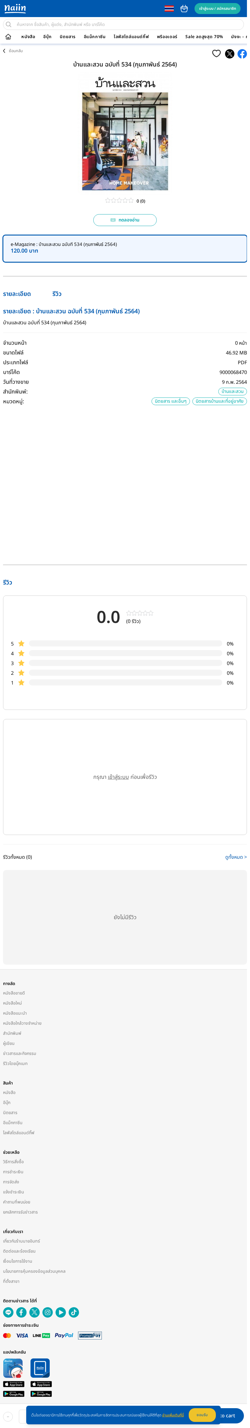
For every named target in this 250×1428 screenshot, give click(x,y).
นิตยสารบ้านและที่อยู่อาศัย (220, 401)
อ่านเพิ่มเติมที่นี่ (173, 1415)
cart (184, 8)
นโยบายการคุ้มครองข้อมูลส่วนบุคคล (34, 1271)
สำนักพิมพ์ (12, 1033)
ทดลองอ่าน (129, 220)
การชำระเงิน (13, 1172)
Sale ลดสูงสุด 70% (204, 37)
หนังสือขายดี (14, 993)
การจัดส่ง (11, 1182)
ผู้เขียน (9, 1043)
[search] (8, 24)
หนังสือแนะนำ (15, 1013)
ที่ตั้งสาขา (11, 1281)
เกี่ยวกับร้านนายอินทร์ (21, 1241)
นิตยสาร (68, 37)
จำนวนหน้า (15, 343)
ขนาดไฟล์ (13, 353)
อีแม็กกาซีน (95, 37)
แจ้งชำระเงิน (13, 1192)
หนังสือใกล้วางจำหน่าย (22, 1023)
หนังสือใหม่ (12, 1003)
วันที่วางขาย (16, 382)
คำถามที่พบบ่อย (16, 1202)
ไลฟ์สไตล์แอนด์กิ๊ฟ (131, 37)
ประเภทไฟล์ (15, 362)
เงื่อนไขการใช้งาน (17, 1261)
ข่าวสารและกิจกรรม (19, 1053)
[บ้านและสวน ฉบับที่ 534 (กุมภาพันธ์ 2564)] (229, 54)
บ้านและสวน (233, 391)
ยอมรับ (202, 1415)
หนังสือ (28, 37)
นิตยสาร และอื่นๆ (171, 401)
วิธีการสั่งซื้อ (13, 1162)
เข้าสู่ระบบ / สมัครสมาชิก (217, 8)
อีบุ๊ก (47, 37)
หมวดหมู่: (13, 401)
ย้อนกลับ (16, 51)
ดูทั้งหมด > (236, 857)
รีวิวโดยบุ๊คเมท (15, 1063)
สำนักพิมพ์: (15, 392)
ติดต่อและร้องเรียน (19, 1251)
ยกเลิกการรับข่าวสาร (20, 1212)
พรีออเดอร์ (167, 37)
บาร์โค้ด (11, 372)
